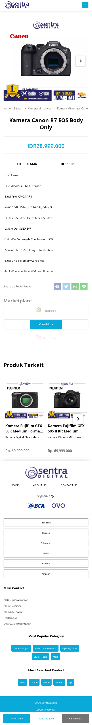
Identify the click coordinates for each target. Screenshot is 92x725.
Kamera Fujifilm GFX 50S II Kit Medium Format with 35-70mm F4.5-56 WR (66, 428)
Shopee (46, 532)
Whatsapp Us (10, 617)
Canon (34, 682)
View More (75, 718)
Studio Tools (40, 656)
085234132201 (13, 611)
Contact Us (69, 485)
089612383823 (15, 599)
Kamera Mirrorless (40, 108)
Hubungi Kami (46, 718)
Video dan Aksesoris (45, 648)
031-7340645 (12, 605)
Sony (22, 682)
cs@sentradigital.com (17, 623)
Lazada (46, 563)
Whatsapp (17, 718)
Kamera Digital (13, 108)
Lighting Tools (69, 648)
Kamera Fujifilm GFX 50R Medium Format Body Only (23, 428)
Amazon (46, 573)
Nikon (46, 682)
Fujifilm (59, 682)
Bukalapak (46, 543)
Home (15, 485)
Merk (55, 656)
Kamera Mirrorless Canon (73, 108)
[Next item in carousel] (81, 61)
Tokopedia (46, 522)
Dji (70, 682)
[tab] (26, 166)
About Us (39, 485)
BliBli (46, 553)
